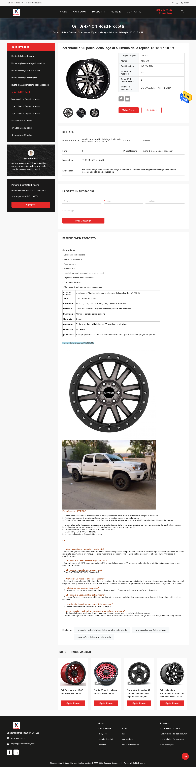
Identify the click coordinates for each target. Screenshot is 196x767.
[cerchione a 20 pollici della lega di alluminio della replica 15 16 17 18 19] (88, 79)
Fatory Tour (102, 734)
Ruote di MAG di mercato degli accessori (30, 85)
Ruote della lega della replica (24, 78)
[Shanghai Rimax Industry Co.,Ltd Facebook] (173, 3)
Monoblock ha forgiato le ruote (25, 99)
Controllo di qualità (105, 739)
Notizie (124, 728)
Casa (55, 32)
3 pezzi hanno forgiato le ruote (25, 113)
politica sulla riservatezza (131, 745)
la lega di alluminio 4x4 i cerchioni (151, 630)
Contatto (31, 204)
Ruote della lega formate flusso (25, 70)
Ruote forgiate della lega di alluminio (28, 63)
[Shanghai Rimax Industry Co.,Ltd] (16, 12)
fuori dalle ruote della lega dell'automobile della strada (102, 630)
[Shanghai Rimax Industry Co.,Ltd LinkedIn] (177, 3)
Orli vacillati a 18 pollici (21, 128)
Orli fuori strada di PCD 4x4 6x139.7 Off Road (72, 692)
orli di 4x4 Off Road (68, 32)
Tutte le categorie (166, 745)
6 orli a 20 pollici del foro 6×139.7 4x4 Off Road (106, 692)
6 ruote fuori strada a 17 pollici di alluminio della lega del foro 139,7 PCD (138, 693)
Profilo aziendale (104, 728)
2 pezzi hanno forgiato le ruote (25, 106)
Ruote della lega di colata (22, 56)
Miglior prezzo (128, 110)
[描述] (182, 11)
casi (123, 734)
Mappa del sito (127, 739)
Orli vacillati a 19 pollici (21, 135)
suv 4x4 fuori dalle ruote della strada (94, 637)
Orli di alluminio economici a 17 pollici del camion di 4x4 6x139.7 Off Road (172, 693)
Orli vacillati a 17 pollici (21, 121)
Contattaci (151, 110)
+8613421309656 (30, 196)
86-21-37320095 (38, 191)
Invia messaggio (83, 220)
